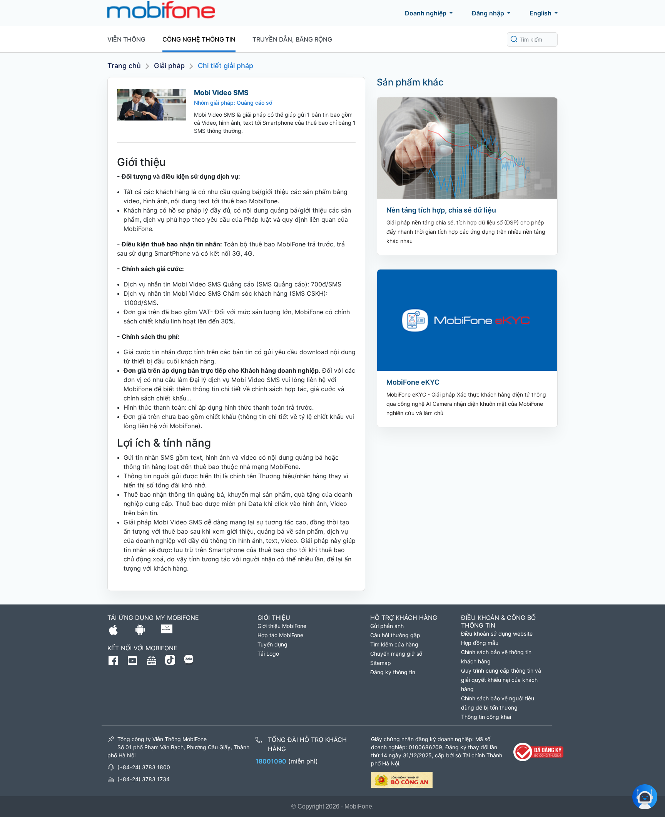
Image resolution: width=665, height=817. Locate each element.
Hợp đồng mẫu (479, 643)
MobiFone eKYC (412, 382)
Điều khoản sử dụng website (497, 633)
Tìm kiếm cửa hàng (394, 644)
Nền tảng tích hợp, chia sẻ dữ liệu (441, 210)
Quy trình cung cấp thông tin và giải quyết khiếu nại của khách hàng (501, 679)
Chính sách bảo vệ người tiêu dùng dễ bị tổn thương (497, 703)
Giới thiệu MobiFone (281, 626)
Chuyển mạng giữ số (396, 653)
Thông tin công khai (486, 716)
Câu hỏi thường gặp (395, 635)
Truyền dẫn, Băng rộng (292, 39)
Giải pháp (169, 66)
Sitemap (380, 663)
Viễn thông (126, 39)
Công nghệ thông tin (199, 39)
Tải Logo (268, 653)
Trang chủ (124, 66)
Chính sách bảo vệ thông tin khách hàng (496, 657)
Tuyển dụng (272, 644)
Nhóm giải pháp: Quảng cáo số (233, 102)
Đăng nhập (488, 13)
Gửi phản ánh (387, 626)
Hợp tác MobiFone (280, 635)
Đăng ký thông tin (392, 672)
